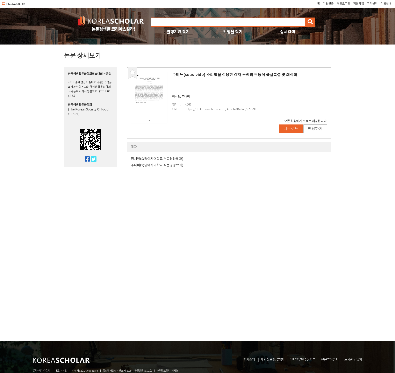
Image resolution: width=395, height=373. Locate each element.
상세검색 (287, 31)
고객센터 (372, 3)
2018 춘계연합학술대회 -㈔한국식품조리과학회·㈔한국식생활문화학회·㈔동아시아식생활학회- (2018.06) (90, 87)
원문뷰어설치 (329, 359)
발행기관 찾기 (178, 31)
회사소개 (249, 359)
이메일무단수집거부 (302, 359)
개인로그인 (343, 3)
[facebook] (86, 159)
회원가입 (358, 3)
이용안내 (386, 3)
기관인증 (328, 3)
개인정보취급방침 (272, 359)
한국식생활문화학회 (80, 105)
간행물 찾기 (233, 31)
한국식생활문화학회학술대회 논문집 (89, 74)
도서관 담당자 (353, 359)
